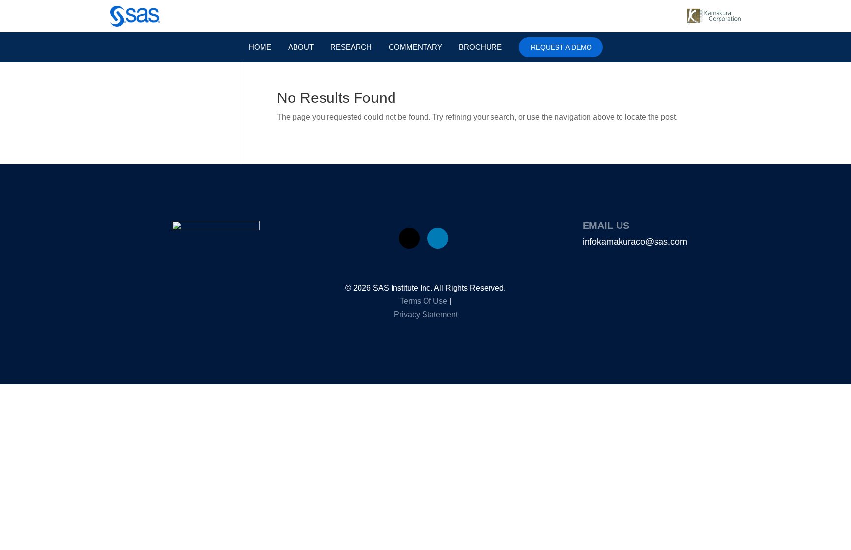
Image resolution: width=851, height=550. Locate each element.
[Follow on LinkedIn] (437, 238)
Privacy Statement (426, 314)
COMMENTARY (415, 47)
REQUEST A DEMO (561, 47)
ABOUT (301, 47)
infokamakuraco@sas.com (635, 242)
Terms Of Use (423, 301)
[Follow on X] (409, 238)
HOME (260, 47)
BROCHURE (480, 47)
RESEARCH (351, 47)
